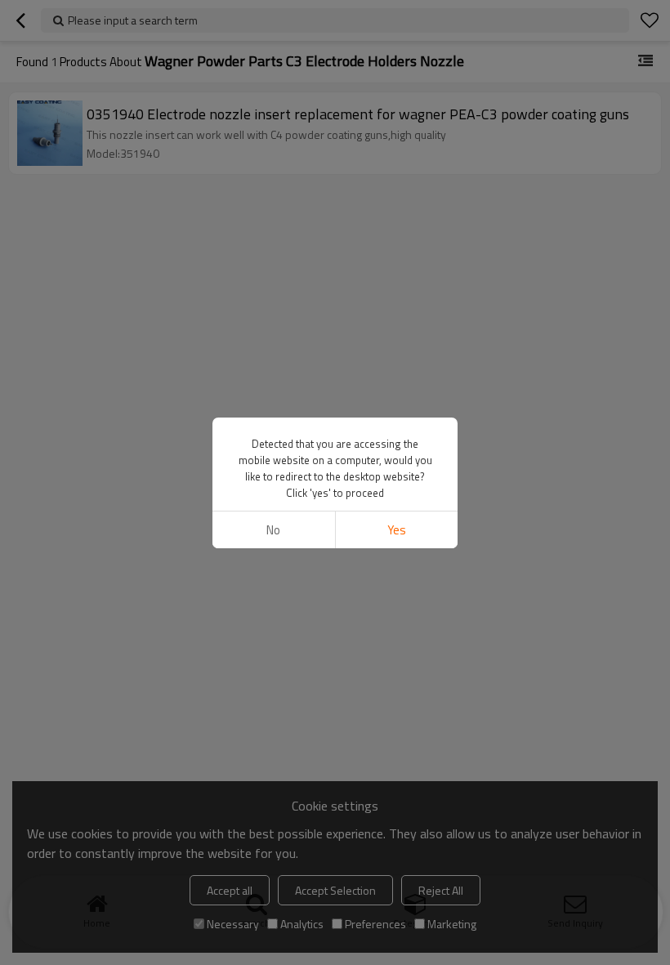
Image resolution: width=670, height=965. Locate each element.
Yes (396, 529)
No (273, 529)
